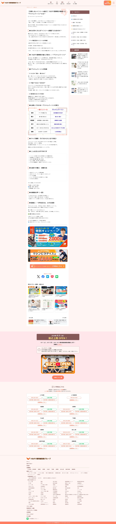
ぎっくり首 (55, 496)
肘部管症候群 (31, 499)
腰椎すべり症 (67, 483)
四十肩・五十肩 (44, 497)
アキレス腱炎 (43, 489)
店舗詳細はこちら (41, 402)
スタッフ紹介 (29, 506)
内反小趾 (67, 491)
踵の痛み (54, 488)
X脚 (78, 488)
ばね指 (42, 501)
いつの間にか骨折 (44, 484)
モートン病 (31, 484)
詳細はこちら (57, 377)
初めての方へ (51, 3)
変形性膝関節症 (80, 486)
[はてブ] (48, 277)
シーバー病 (79, 489)
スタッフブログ (30, 514)
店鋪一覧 (62, 3)
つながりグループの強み (32, 510)
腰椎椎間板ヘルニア (69, 481)
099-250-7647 (34, 397)
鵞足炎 (30, 489)
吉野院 (43, 469)
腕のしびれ (43, 499)
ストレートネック (44, 502)
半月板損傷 (55, 491)
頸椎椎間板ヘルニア (44, 504)
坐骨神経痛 (79, 504)
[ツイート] (38, 277)
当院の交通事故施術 (32, 478)
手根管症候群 (55, 497)
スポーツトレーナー (31, 474)
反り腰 (30, 483)
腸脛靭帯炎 (55, 489)
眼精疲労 (67, 504)
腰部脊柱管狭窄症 (80, 481)
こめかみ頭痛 (31, 504)
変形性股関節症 (31, 488)
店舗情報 (28, 467)
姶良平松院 (68, 469)
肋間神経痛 (79, 496)
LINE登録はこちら (33, 518)
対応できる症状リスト (32, 479)
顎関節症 (54, 504)
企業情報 (28, 512)
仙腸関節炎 (79, 483)
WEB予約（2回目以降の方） (49, 400)
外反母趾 (79, 491)
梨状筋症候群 (67, 488)
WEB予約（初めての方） (34, 400)
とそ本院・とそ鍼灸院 (32, 469)
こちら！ (59, 344)
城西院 (57, 469)
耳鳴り (30, 494)
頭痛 (29, 502)
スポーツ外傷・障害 (44, 491)
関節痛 (66, 496)
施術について (29, 471)
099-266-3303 (34, 409)
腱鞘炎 (66, 501)
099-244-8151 (66, 409)
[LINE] (57, 277)
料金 (57, 3)
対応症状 (69, 3)
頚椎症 (78, 502)
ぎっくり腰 (31, 481)
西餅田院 (73, 469)
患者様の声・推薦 (30, 508)
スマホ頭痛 (79, 501)
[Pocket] (52, 277)
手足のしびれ (31, 486)
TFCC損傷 (79, 499)
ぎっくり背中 (43, 496)
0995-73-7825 (66, 443)
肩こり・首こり (31, 497)
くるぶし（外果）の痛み (33, 496)
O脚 (66, 489)
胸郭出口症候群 (80, 497)
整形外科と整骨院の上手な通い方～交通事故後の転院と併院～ (77, 494)
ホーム (28, 461)
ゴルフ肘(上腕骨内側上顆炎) (34, 501)
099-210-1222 (34, 420)
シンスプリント (80, 484)
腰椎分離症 (55, 483)
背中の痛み (55, 481)
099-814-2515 (66, 432)
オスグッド (55, 486)
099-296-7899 (34, 432)
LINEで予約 (49, 397)
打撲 (54, 501)
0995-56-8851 (34, 443)
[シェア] (43, 277)
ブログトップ (29, 7)
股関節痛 (67, 484)
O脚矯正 (38, 474)
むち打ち (39, 478)
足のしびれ (43, 488)
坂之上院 (62, 469)
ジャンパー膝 (31, 491)
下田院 (52, 469)
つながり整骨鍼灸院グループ (11, 3)
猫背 (41, 483)
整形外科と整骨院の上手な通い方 (49, 478)
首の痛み (67, 502)
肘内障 (42, 494)
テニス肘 (67, 497)
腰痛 (41, 481)
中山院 (48, 469)
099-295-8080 (66, 420)
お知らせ (35, 7)
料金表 (28, 465)
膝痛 (66, 486)
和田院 (39, 469)
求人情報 (75, 3)
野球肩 (66, 499)
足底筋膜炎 (43, 486)
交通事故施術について (32, 476)
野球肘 (54, 499)
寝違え (54, 502)
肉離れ (54, 484)
